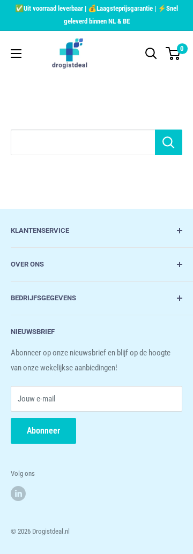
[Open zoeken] (151, 53)
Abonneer (43, 431)
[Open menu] (16, 53)
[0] (173, 53)
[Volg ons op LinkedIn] (18, 493)
